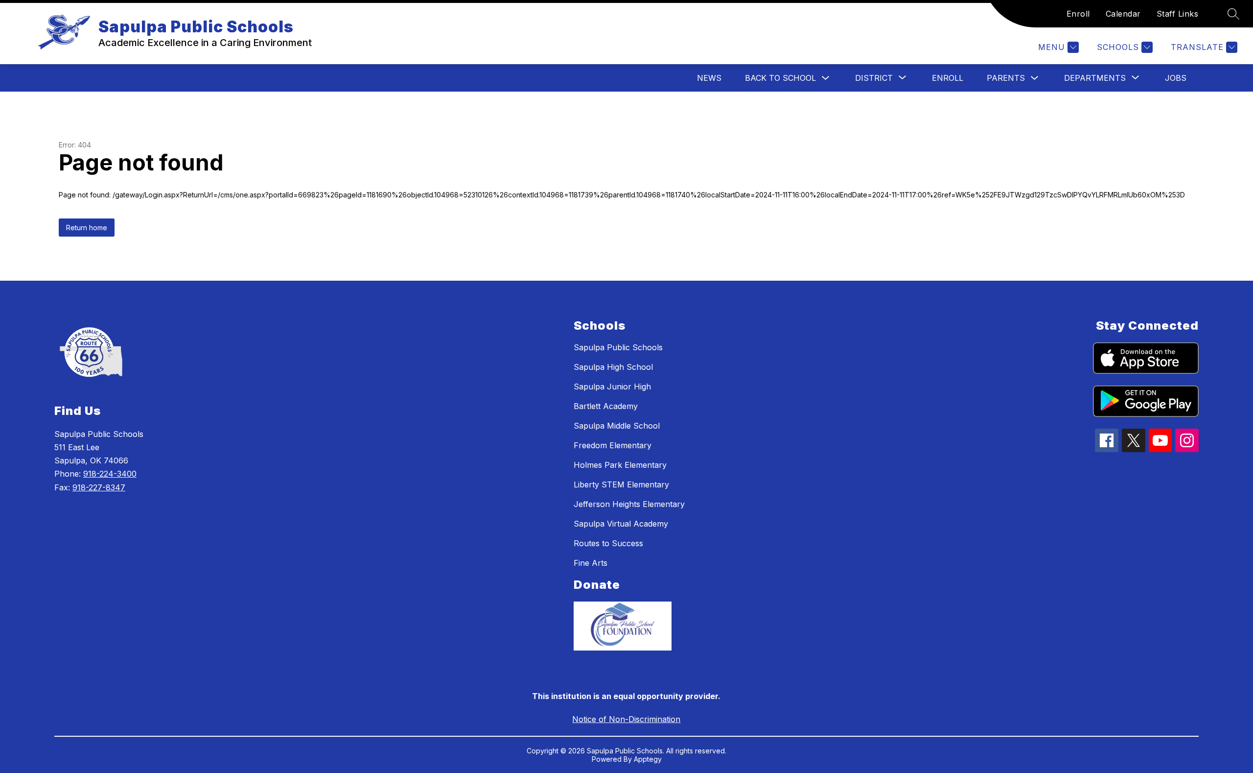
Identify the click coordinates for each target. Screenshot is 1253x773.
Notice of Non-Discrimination (626, 719)
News (709, 78)
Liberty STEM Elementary (621, 484)
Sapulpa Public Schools (618, 347)
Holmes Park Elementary (620, 465)
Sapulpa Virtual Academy (621, 524)
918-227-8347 (98, 487)
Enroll (1078, 14)
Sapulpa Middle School (617, 426)
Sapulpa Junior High (612, 386)
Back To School (780, 78)
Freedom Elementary (612, 445)
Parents (1006, 78)
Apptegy (648, 759)
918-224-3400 (110, 474)
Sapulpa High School (613, 367)
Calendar (1123, 14)
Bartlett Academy (606, 406)
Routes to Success (608, 543)
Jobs (1175, 78)
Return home (86, 227)
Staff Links (1178, 14)
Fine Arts (590, 563)
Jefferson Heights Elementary (629, 504)
